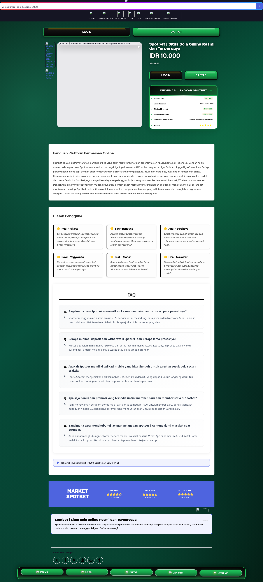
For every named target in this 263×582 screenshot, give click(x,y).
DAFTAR (176, 31)
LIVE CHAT (223, 572)
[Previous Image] (59, 85)
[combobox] (128, 6)
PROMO (44, 573)
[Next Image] (139, 85)
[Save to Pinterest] (82, 560)
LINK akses (178, 573)
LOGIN (86, 31)
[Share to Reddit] (91, 560)
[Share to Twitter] (56, 560)
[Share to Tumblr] (99, 560)
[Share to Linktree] (73, 560)
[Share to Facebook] (65, 560)
